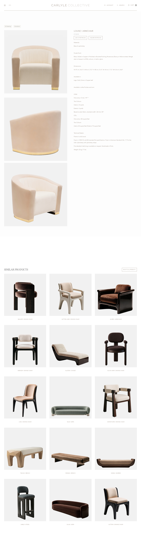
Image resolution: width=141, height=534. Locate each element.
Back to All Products (129, 269)
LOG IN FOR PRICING (80, 38)
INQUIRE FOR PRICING (95, 38)
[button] (132, 5)
